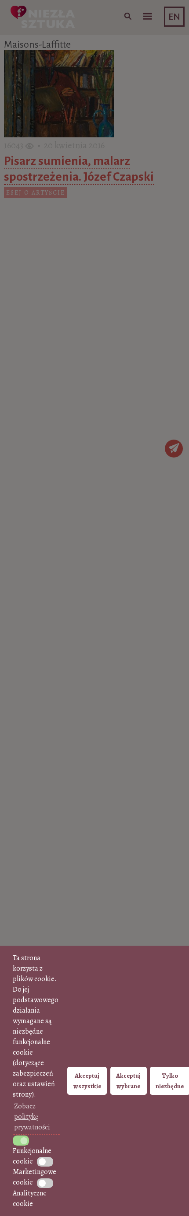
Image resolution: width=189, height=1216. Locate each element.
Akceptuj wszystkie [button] (87, 1080)
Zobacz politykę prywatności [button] (32, 1116)
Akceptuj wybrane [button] (128, 1080)
